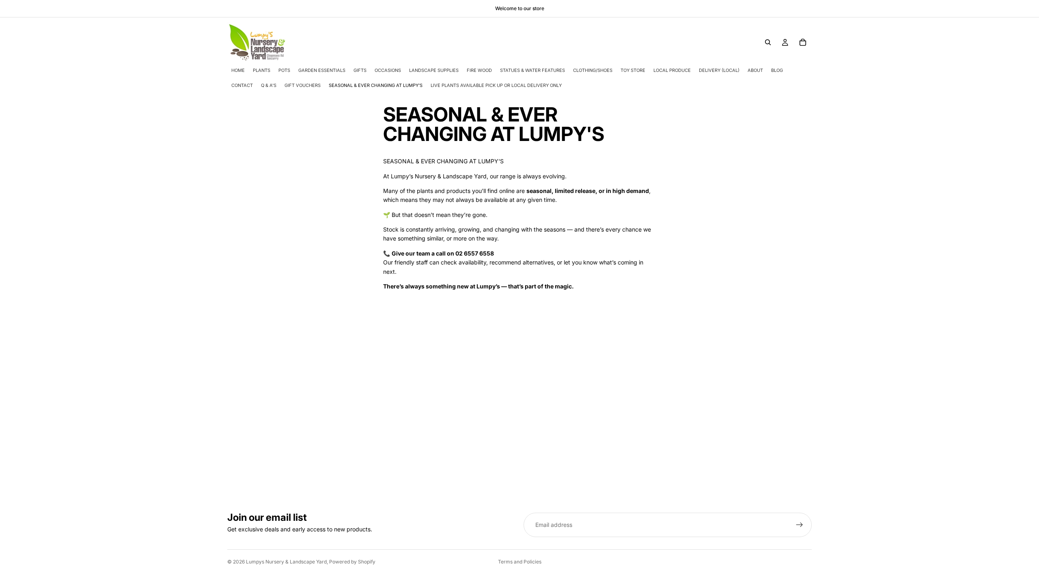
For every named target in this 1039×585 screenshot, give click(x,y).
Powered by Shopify (352, 562)
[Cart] (803, 42)
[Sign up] (799, 524)
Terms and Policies (519, 562)
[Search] (768, 42)
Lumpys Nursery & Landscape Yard (286, 562)
